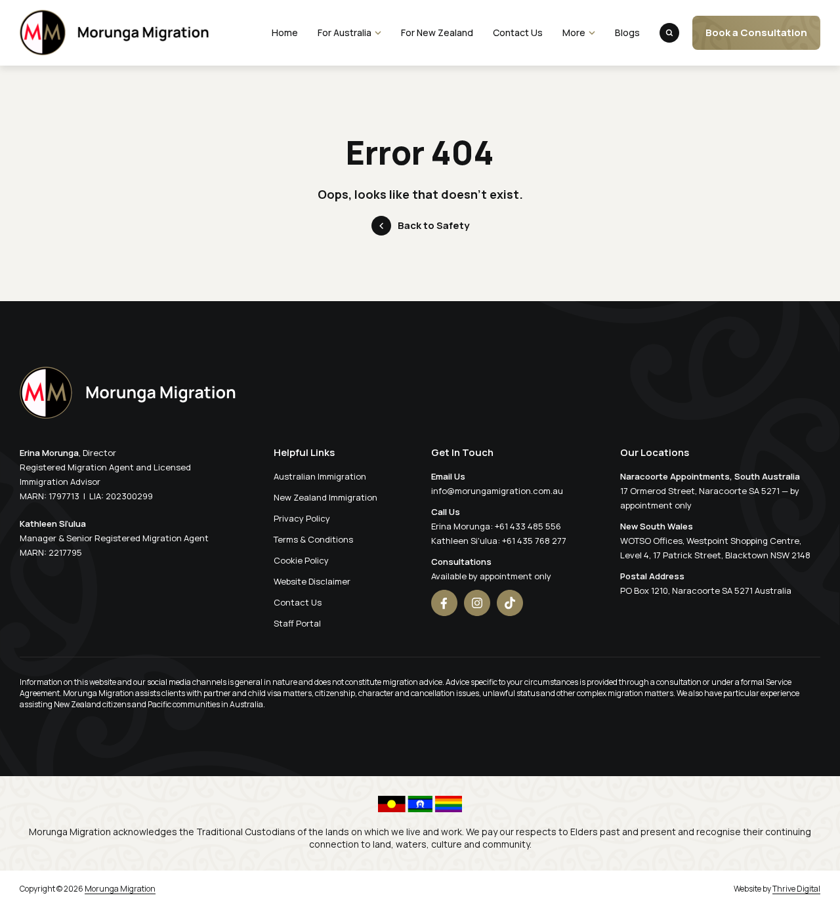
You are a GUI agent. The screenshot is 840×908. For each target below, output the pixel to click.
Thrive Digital (796, 888)
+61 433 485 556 (528, 526)
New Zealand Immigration (325, 497)
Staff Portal (297, 623)
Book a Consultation (756, 32)
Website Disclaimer (312, 581)
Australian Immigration (320, 476)
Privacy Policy (302, 518)
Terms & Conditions (313, 539)
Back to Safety (433, 225)
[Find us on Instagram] (477, 603)
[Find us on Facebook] (444, 603)
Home (285, 32)
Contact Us (518, 32)
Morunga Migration (120, 888)
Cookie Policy (301, 560)
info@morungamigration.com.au (497, 491)
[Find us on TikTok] (510, 603)
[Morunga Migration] (114, 33)
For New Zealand (437, 32)
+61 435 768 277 (534, 541)
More (573, 32)
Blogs (627, 32)
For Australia (344, 32)
